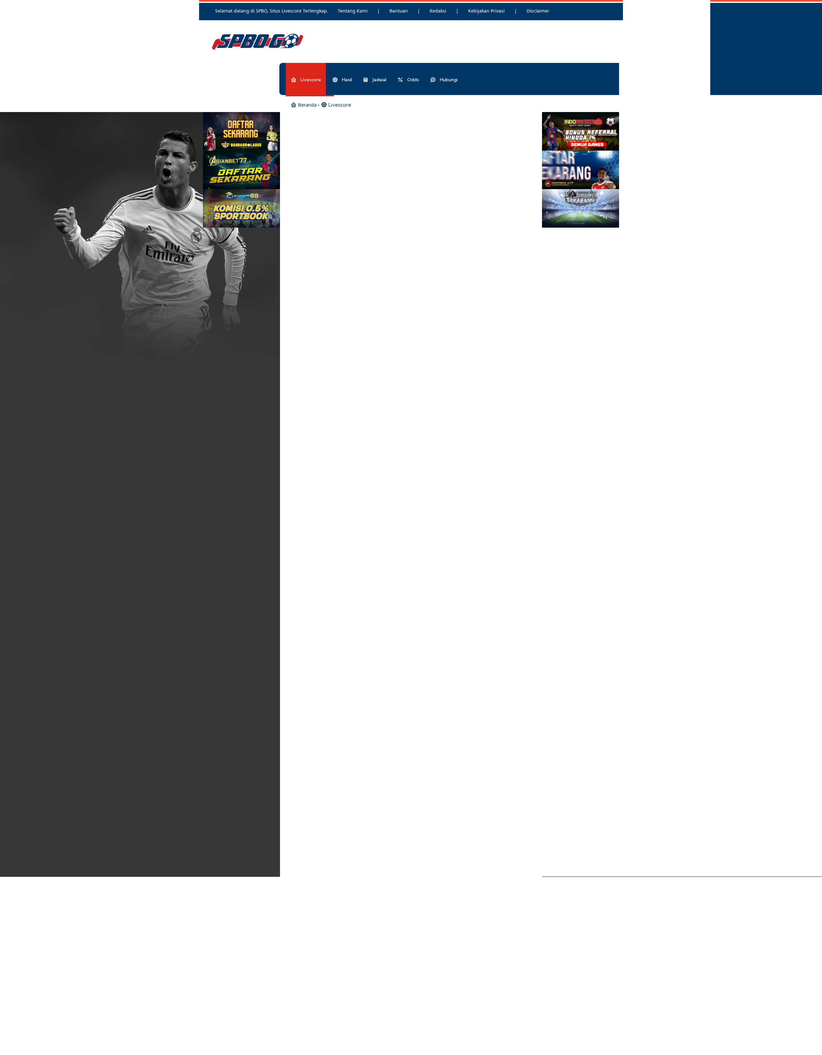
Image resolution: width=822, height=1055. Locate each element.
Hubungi (448, 80)
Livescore (310, 80)
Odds (412, 80)
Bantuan (399, 11)
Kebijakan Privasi (487, 11)
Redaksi (439, 11)
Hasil (346, 80)
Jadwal (379, 80)
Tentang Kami (353, 11)
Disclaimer (538, 11)
